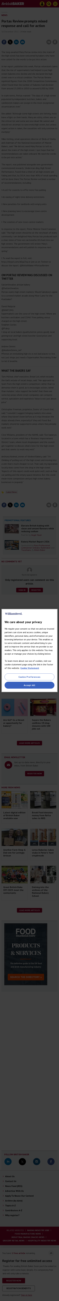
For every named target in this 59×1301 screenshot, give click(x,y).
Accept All (29, 685)
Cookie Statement (29, 668)
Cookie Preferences (29, 676)
